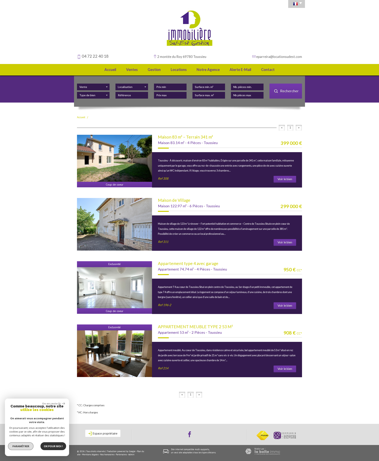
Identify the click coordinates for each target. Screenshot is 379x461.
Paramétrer (20, 446)
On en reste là (51, 403)
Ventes (132, 69)
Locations (179, 69)
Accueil (110, 69)
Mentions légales (90, 454)
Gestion (154, 69)
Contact (268, 69)
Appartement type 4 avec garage (188, 263)
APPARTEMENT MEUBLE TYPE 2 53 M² (195, 326)
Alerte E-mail (240, 69)
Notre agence (208, 69)
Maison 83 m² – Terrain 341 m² (185, 136)
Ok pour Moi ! (53, 446)
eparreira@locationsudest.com (279, 57)
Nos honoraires (107, 454)
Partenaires (121, 454)
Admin (131, 454)
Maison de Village (174, 200)
